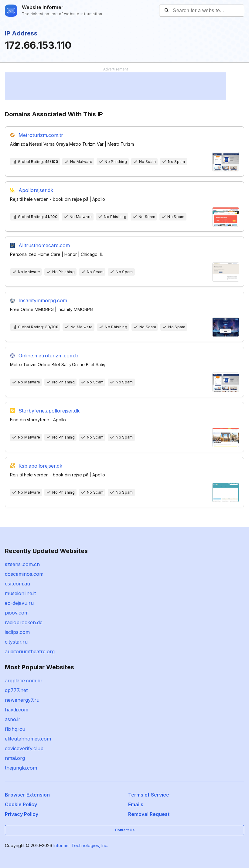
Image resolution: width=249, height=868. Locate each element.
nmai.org (15, 758)
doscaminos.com (24, 574)
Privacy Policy (21, 814)
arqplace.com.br (24, 681)
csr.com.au (17, 584)
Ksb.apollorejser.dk (40, 466)
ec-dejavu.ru (19, 603)
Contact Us (125, 830)
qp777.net (16, 690)
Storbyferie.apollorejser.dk (49, 411)
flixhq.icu (15, 729)
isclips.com (17, 632)
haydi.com (16, 710)
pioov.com (17, 613)
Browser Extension (27, 795)
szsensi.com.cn (22, 564)
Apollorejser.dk (36, 190)
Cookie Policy (21, 804)
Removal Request (148, 814)
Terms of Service (148, 795)
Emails (135, 804)
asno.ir (12, 719)
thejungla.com (21, 768)
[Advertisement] (115, 86)
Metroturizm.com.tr (41, 135)
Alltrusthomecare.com (44, 245)
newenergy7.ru (22, 700)
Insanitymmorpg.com (43, 300)
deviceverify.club (24, 748)
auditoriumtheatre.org (30, 651)
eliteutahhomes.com (28, 739)
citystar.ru (16, 642)
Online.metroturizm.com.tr (49, 356)
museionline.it (20, 593)
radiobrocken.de (24, 622)
